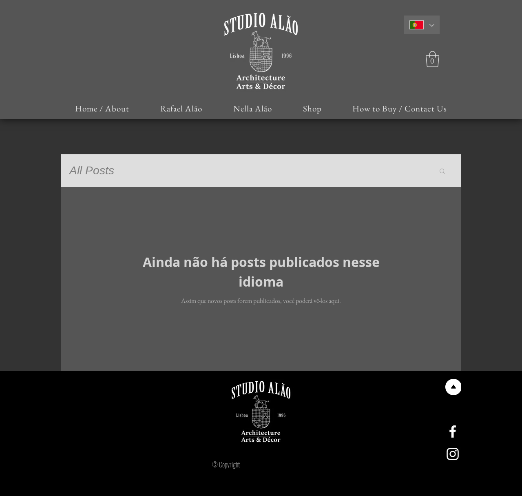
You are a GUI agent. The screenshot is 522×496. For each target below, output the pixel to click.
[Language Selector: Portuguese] (422, 25)
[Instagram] (453, 454)
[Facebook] (453, 431)
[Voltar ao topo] (453, 387)
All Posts (91, 170)
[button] (432, 59)
